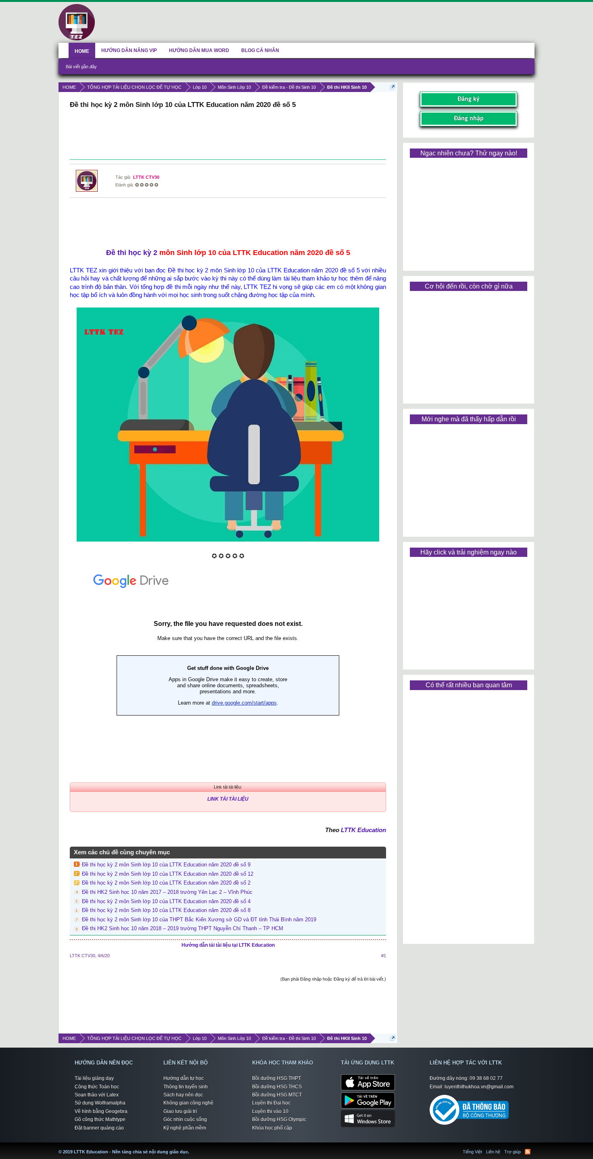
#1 (383, 955)
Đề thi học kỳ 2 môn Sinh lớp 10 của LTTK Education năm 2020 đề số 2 (166, 883)
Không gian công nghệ (188, 1103)
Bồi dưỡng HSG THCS (277, 1087)
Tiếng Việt (472, 1151)
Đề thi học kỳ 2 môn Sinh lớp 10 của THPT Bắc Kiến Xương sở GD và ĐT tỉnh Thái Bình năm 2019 (199, 919)
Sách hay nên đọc (183, 1095)
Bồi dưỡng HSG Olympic (279, 1119)
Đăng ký (468, 99)
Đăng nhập (469, 118)
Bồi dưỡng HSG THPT (276, 1078)
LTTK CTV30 (146, 177)
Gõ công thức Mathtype (100, 1119)
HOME (82, 51)
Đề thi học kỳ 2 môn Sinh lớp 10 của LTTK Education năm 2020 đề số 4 (166, 901)
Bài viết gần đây (81, 66)
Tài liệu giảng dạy (94, 1078)
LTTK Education (363, 830)
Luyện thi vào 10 (270, 1111)
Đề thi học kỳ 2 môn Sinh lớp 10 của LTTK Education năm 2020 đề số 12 (167, 874)
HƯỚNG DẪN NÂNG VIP (129, 50)
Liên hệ (493, 1151)
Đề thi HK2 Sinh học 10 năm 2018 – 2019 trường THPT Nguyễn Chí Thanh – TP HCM (182, 928)
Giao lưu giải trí (180, 1111)
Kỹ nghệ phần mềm (184, 1128)
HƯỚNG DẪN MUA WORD (199, 50)
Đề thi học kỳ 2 (131, 253)
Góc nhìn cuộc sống (185, 1119)
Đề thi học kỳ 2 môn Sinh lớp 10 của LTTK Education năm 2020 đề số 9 (166, 865)
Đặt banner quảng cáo (99, 1128)
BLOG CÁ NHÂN (260, 50)
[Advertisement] (228, 135)
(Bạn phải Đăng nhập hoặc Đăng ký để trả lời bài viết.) (333, 979)
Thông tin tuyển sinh (185, 1087)
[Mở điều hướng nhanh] (392, 87)
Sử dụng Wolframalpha (100, 1103)
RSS (527, 1152)
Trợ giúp (512, 1151)
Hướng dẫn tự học (183, 1078)
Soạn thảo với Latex (97, 1095)
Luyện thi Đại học (271, 1103)
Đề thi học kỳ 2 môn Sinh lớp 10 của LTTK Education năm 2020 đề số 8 (166, 910)
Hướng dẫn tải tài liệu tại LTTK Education (228, 945)
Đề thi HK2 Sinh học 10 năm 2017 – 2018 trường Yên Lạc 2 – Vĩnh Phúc (167, 892)
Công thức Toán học (97, 1087)
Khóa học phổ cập (272, 1128)
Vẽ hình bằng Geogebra (101, 1111)
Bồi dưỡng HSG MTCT (277, 1095)
